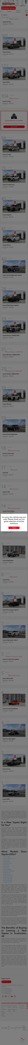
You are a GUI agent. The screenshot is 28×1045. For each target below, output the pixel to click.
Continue (14, 527)
